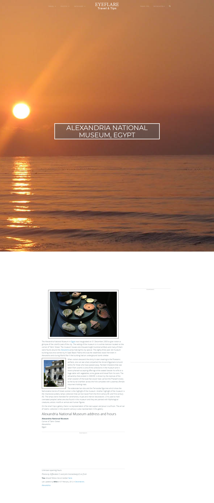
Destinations (79, 482)
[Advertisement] (107, 268)
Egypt (73, 341)
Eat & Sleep (79, 6)
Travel (51, 6)
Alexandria (65, 350)
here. (70, 478)
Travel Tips (144, 6)
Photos (64, 6)
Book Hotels (159, 6)
